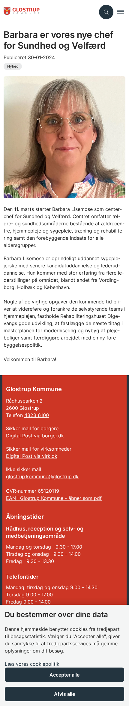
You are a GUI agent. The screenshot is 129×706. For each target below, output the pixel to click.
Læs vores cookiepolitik (32, 664)
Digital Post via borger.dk (35, 436)
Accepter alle (65, 675)
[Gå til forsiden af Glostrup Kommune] (47, 12)
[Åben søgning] (106, 12)
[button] (123, 12)
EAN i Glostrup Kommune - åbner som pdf (54, 498)
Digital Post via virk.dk (31, 456)
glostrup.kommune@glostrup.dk (42, 476)
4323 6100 (36, 415)
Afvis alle (64, 694)
